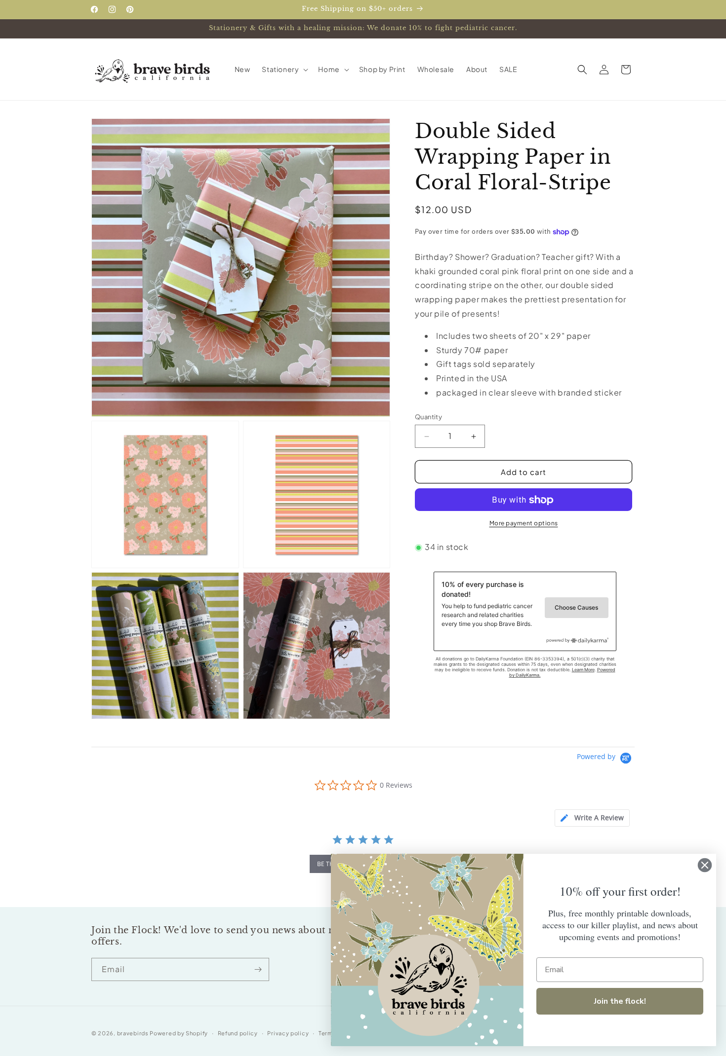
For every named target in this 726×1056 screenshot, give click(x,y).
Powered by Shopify (179, 1033)
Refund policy (238, 1033)
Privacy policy (288, 1033)
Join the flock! (620, 1001)
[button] (284, 69)
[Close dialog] (704, 865)
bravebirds (133, 1033)
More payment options (523, 523)
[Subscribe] (258, 969)
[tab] (592, 818)
